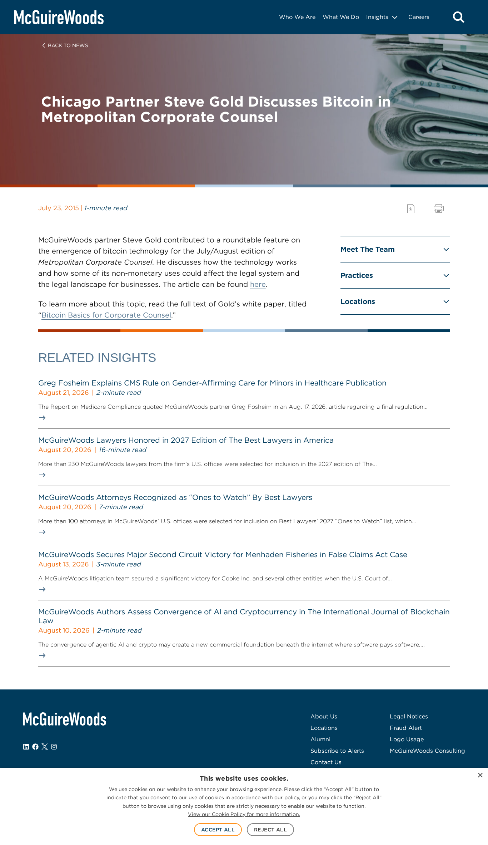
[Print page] (439, 209)
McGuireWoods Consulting (427, 750)
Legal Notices (409, 716)
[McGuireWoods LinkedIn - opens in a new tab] (26, 746)
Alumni (320, 739)
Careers (418, 17)
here (258, 284)
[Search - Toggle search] (459, 17)
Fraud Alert (406, 727)
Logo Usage (407, 739)
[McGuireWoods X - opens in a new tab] (44, 746)
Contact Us (326, 762)
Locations (357, 301)
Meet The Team (367, 249)
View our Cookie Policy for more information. (244, 814)
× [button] (480, 775)
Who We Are (297, 17)
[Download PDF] (411, 209)
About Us (323, 716)
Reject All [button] (270, 829)
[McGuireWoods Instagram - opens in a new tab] (54, 746)
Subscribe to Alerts (337, 750)
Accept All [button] (218, 829)
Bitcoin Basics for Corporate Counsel (106, 315)
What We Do (341, 17)
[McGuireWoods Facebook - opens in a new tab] (35, 746)
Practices (356, 275)
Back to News (68, 45)
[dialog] (244, 806)
